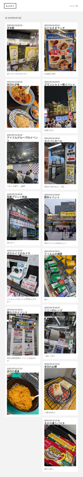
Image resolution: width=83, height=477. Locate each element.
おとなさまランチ (54, 27)
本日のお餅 (50, 366)
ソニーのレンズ (53, 310)
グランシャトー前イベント (59, 84)
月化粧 (10, 27)
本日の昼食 (13, 371)
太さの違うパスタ (54, 423)
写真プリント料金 (17, 196)
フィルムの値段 (53, 253)
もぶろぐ (10, 6)
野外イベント (52, 197)
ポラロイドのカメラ (18, 253)
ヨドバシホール (53, 140)
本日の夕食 (13, 84)
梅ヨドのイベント (17, 312)
